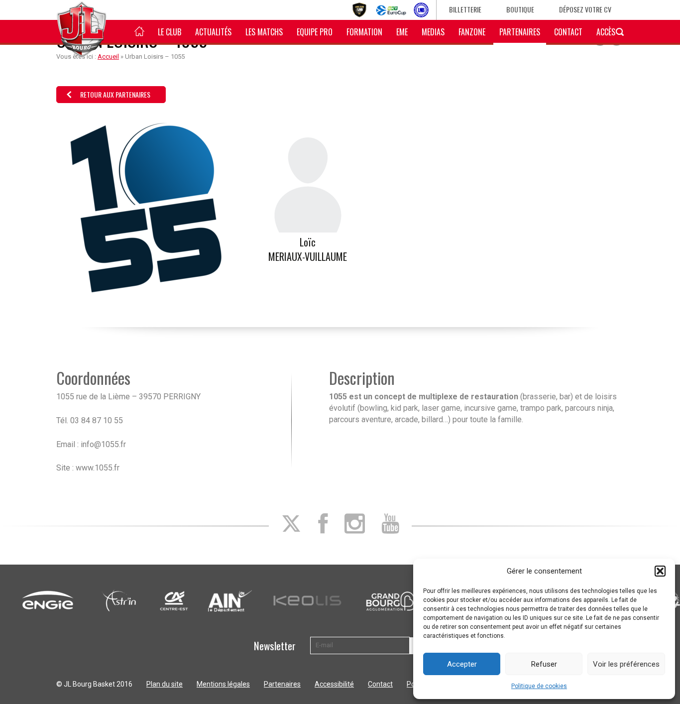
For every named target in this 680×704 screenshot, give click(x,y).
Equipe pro (315, 32)
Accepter (462, 664)
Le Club (169, 32)
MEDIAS (433, 32)
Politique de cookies (539, 686)
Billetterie (465, 9)
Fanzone (471, 32)
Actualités (213, 32)
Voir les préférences (626, 664)
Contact (568, 32)
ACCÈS (605, 32)
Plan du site (164, 684)
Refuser (544, 664)
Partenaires (519, 32)
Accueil (108, 56)
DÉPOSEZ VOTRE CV (585, 9)
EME (402, 32)
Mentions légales (223, 684)
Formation (364, 32)
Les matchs (264, 32)
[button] (660, 571)
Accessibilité (334, 684)
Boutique (520, 9)
